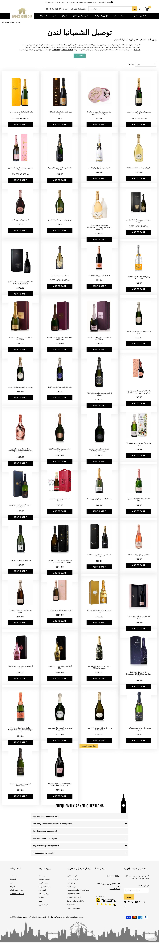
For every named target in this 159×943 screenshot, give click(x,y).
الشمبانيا (43, 15)
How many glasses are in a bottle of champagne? (52, 823)
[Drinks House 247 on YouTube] (56, 9)
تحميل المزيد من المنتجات (89, 746)
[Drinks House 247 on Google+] (53, 9)
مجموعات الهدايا (120, 15)
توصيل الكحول (72, 875)
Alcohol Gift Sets (17, 893)
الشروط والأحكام (44, 879)
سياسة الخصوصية (45, 886)
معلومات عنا (43, 875)
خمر (54, 15)
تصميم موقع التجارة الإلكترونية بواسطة (70, 917)
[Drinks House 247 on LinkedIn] (63, 9)
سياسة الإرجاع (43, 882)
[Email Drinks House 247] (66, 9)
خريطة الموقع (43, 904)
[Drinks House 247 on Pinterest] (60, 9)
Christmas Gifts (73, 893)
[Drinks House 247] (22, 13)
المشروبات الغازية (139, 15)
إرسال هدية (14, 875)
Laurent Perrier (67, 49)
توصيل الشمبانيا (72, 879)
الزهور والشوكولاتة (101, 15)
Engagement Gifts (74, 897)
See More (79, 56)
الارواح (64, 15)
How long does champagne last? (46, 816)
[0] (147, 9)
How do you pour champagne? (45, 838)
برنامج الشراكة (44, 893)
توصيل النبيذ (71, 882)
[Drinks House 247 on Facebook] (50, 9)
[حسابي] (141, 7)
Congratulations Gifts (75, 901)
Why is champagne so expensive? (46, 845)
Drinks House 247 (23, 917)
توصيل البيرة (71, 886)
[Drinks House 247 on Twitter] (47, 9)
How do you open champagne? (45, 831)
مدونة (40, 901)
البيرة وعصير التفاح (80, 15)
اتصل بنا (41, 897)
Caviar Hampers (73, 908)
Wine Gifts (71, 904)
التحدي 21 (42, 890)
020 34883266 (80, 9)
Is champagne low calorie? (44, 853)
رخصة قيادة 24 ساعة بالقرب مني (78, 890)
